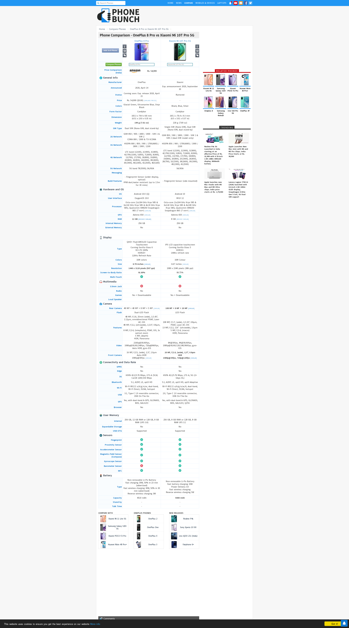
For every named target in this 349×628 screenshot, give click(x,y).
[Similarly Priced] (150, 100)
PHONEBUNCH (126, 15)
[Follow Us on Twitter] (250, 3)
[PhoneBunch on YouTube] (235, 4)
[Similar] (148, 211)
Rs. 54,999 (152, 71)
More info (95, 624)
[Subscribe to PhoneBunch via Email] (240, 3)
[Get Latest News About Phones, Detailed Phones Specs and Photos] (104, 15)
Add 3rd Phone (110, 50)
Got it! (334, 623)
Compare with (105, 513)
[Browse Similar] (144, 219)
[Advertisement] (203, 16)
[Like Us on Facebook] (245, 3)
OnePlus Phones (142, 513)
